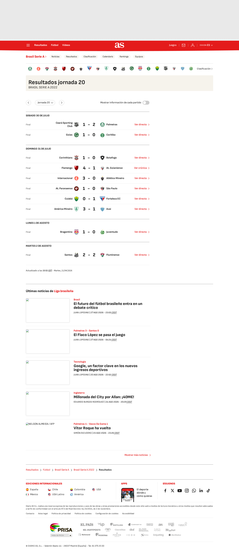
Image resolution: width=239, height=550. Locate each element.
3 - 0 (89, 178)
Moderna (101, 535)
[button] (61, 535)
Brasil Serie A (35, 57)
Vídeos (66, 45)
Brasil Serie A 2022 (84, 469)
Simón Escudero (83, 433)
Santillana (116, 524)
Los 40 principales (101, 524)
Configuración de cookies (106, 513)
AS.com (160, 524)
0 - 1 (89, 198)
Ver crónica (140, 168)
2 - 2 (89, 255)
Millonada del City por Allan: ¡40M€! (104, 397)
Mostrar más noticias (136, 455)
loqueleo (158, 535)
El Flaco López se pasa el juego (99, 334)
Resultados (40, 45)
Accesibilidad (128, 513)
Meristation (175, 535)
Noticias (56, 56)
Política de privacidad (61, 513)
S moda (144, 535)
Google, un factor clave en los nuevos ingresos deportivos (105, 368)
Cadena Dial (132, 530)
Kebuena (170, 530)
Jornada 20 (44, 102)
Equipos (139, 56)
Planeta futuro (157, 530)
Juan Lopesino (81, 312)
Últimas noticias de (49, 291)
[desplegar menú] (28, 45)
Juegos (172, 45)
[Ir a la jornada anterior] (28, 102)
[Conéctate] (193, 45)
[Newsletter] (184, 45)
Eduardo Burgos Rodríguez (89, 401)
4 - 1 (89, 168)
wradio (108, 530)
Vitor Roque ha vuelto (92, 428)
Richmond (84, 535)
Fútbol (54, 45)
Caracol (183, 524)
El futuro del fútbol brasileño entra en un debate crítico (108, 305)
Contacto (30, 513)
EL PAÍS (87, 524)
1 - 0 (89, 135)
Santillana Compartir (134, 524)
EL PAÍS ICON (130, 535)
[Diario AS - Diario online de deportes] (119, 45)
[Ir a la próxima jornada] (61, 102)
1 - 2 (89, 124)
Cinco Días (120, 530)
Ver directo (140, 124)
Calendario (108, 56)
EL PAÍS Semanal (143, 530)
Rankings (124, 56)
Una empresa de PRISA (61, 528)
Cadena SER (150, 524)
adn (171, 524)
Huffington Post (91, 530)
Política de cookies (83, 513)
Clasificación (90, 56)
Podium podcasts (117, 535)
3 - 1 (89, 209)
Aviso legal (43, 513)
